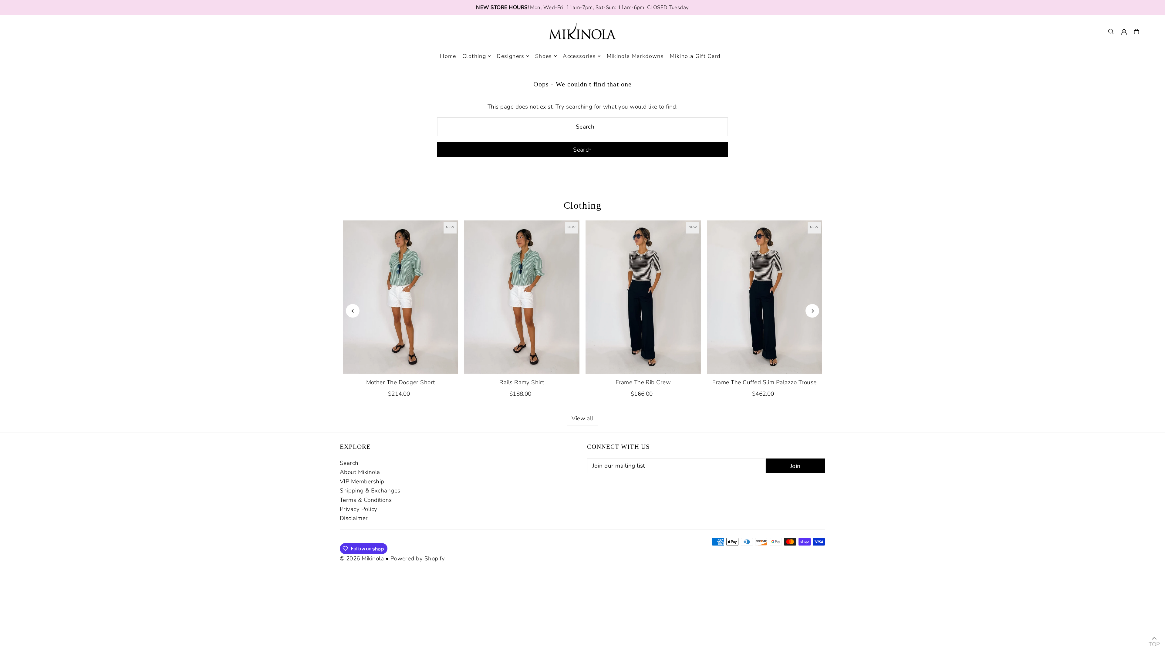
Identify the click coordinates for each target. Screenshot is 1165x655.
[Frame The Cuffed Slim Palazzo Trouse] (764, 297)
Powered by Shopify (417, 559)
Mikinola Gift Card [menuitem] (695, 56)
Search (349, 463)
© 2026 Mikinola (362, 559)
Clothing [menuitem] (474, 56)
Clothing (583, 205)
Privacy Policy (358, 509)
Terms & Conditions (366, 500)
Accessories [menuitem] (579, 56)
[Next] (812, 311)
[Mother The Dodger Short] (400, 297)
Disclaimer (354, 518)
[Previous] (353, 311)
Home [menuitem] (448, 56)
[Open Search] (1111, 31)
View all (582, 418)
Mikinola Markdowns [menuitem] (635, 56)
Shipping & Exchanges (370, 491)
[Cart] (1136, 31)
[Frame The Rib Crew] (643, 297)
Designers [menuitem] (510, 56)
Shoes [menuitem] (543, 56)
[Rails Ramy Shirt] (521, 297)
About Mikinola (360, 472)
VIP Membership (362, 481)
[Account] (1124, 32)
